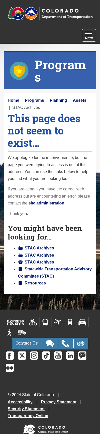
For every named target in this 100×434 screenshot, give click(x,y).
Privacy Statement (58, 402)
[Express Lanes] (15, 322)
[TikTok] (46, 355)
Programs (34, 100)
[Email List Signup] (82, 355)
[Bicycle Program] (33, 322)
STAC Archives (39, 248)
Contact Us (27, 343)
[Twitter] (22, 355)
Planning (58, 100)
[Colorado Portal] (46, 428)
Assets (79, 100)
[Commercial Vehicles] (22, 332)
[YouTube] (58, 355)
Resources (35, 283)
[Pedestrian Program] (10, 332)
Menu (90, 36)
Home (13, 100)
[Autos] (82, 322)
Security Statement (26, 409)
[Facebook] (10, 355)
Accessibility (20, 402)
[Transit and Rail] (45, 322)
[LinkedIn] (70, 355)
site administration (46, 203)
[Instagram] (34, 355)
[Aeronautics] (58, 322)
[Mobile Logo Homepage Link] (50, 13)
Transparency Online (28, 416)
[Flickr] (10, 368)
